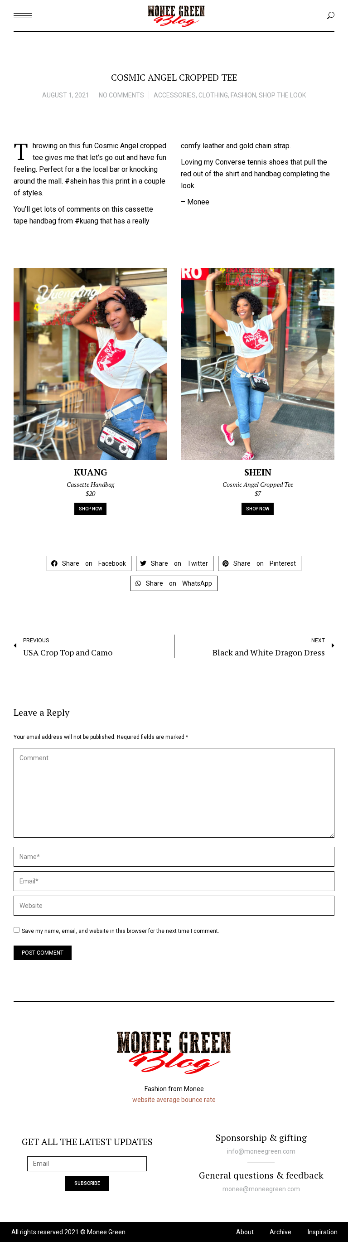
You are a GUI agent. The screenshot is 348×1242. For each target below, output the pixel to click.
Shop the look (282, 95)
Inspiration (323, 1232)
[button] (89, 563)
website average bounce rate (174, 1099)
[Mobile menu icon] (23, 15)
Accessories (175, 95)
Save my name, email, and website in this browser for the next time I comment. (120, 931)
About (245, 1232)
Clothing (213, 95)
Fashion (243, 95)
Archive (280, 1232)
